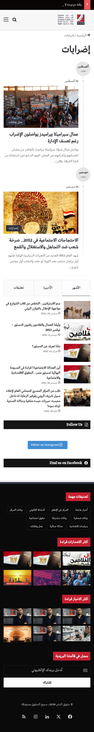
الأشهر (76, 288)
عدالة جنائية (56, 526)
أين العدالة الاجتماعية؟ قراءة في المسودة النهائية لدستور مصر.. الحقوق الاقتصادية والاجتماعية (35, 373)
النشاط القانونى (37, 509)
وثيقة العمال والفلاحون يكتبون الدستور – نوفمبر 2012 (36, 327)
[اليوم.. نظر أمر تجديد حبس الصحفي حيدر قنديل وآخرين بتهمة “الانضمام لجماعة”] (47, 616)
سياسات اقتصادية (78, 526)
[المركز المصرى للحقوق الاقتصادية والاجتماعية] (71, 19)
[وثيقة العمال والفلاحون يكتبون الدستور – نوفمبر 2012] (77, 331)
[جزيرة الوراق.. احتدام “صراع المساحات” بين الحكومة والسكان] (47, 578)
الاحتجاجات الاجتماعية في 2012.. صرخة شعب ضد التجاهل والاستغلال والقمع (43, 243)
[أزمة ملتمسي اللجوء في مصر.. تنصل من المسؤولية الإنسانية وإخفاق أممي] (76, 578)
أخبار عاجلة (81, 509)
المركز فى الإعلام (60, 509)
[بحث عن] (14, 21)
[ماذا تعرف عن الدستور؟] (77, 353)
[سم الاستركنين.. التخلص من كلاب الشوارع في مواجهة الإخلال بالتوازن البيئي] (77, 310)
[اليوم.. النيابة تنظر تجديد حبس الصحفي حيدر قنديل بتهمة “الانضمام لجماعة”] (47, 633)
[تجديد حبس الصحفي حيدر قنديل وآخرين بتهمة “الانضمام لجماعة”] (76, 616)
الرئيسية (82, 36)
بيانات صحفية (81, 518)
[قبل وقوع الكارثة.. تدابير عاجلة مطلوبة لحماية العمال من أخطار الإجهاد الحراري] (17, 577)
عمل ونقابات (36, 526)
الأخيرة (48, 288)
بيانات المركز (16, 509)
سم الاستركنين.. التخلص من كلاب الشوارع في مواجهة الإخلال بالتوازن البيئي (33, 306)
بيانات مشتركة (59, 518)
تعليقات (18, 288)
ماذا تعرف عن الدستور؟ (46, 346)
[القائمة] (6, 21)
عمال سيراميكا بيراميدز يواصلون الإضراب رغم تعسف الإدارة (43, 137)
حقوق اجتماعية (37, 518)
